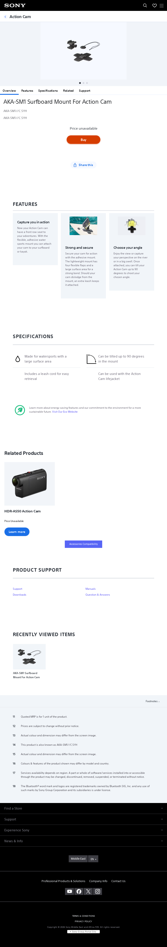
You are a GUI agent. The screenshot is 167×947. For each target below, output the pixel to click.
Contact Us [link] (118, 881)
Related (68, 91)
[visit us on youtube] (69, 891)
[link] (78, 858)
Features (27, 91)
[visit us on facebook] (78, 891)
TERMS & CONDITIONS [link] (83, 916)
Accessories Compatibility (83, 544)
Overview (9, 91)
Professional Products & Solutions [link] (63, 881)
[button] (80, 83)
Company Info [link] (98, 881)
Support (84, 91)
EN (92, 859)
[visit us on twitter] (88, 891)
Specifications (48, 91)
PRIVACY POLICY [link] (83, 921)
